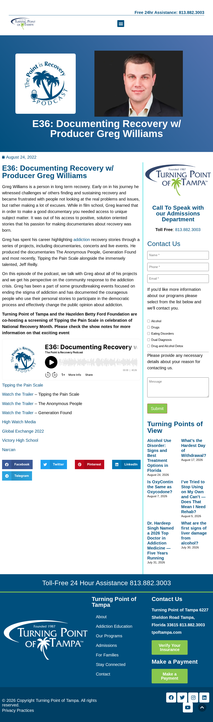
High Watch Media (19, 422)
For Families (107, 655)
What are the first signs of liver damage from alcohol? (194, 533)
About (101, 616)
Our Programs (109, 636)
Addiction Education (114, 626)
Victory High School (20, 440)
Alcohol (156, 321)
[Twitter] (182, 697)
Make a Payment (175, 661)
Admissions (106, 645)
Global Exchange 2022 (23, 431)
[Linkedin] (204, 697)
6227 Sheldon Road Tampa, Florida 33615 (180, 617)
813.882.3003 (188, 229)
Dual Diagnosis (161, 339)
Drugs (155, 327)
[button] (120, 23)
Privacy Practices (18, 710)
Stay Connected (110, 664)
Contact (103, 674)
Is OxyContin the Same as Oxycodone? (160, 487)
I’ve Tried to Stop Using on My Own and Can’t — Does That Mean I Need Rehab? (193, 497)
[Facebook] (171, 697)
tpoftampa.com (167, 632)
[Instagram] (193, 697)
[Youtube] (188, 707)
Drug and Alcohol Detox (167, 346)
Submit (157, 408)
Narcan (8, 449)
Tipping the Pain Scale (22, 385)
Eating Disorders (162, 333)
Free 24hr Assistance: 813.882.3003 (169, 12)
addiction (81, 239)
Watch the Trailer (17, 394)
